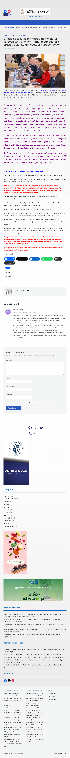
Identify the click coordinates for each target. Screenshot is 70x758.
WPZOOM (63, 753)
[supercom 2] (33, 590)
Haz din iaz (7, 512)
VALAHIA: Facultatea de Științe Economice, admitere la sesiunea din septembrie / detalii (32, 634)
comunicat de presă (48, 90)
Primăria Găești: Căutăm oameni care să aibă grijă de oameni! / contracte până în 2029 (31, 624)
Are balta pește (9, 35)
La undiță (6, 515)
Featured (6, 504)
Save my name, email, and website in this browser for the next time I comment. (30, 403)
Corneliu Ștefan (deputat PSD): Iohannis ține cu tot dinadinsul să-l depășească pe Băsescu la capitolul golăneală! (35, 727)
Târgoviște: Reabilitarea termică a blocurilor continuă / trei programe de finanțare (34, 654)
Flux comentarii (53, 699)
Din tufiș (6, 501)
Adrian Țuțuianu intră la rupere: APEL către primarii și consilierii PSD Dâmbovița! (37, 657)
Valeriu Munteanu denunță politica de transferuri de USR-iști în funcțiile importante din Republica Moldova (12, 731)
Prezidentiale (8, 521)
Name (8, 378)
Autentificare (52, 693)
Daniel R (6, 649)
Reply (34, 312)
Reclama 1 (7, 523)
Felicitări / (7, 510)
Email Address (10, 386)
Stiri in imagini (20, 35)
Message (9, 360)
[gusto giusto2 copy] (15, 552)
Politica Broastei (21, 290)
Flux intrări (51, 696)
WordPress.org (53, 702)
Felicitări (6, 507)
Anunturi (6, 496)
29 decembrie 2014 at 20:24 (22, 312)
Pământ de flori (8, 518)
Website (9, 394)
